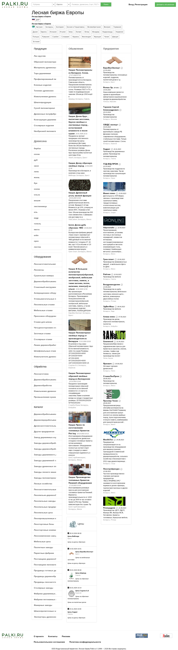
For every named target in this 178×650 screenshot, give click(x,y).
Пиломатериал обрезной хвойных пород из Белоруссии (80, 376)
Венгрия (107, 27)
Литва (86, 32)
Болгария (60, 27)
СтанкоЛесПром (111, 376)
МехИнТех (108, 439)
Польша (36, 37)
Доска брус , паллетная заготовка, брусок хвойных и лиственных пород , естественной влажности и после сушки (79, 125)
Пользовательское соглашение (49, 642)
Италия (63, 32)
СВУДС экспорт (110, 125)
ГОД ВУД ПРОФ (110, 164)
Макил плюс (109, 193)
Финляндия (86, 37)
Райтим (106, 274)
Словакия (65, 37)
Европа (44, 32)
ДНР (37, 20)
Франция (97, 37)
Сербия (55, 37)
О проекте (39, 636)
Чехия (106, 37)
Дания (35, 32)
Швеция (115, 37)
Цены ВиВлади (73, 536)
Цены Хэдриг (73, 612)
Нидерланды (107, 32)
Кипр (71, 32)
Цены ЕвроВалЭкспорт (84, 552)
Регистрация (141, 4)
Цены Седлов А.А (82, 591)
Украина (75, 37)
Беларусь (49, 27)
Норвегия (119, 32)
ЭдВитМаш (108, 306)
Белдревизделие (111, 284)
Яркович (107, 363)
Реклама (66, 636)
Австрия (39, 27)
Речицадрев (109, 508)
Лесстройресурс (111, 469)
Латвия (78, 32)
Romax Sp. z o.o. (111, 87)
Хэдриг (106, 149)
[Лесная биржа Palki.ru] (15, 4)
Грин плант (108, 259)
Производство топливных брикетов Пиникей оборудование (80, 480)
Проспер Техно (110, 401)
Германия (117, 27)
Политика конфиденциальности (85, 642)
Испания (53, 32)
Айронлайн (108, 227)
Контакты (52, 636)
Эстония (36, 42)
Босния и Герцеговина (75, 27)
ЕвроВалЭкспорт (111, 68)
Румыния (45, 37)
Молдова (95, 32)
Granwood (108, 341)
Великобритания (94, 27)
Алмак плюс (109, 317)
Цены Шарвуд (80, 573)
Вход (131, 4)
